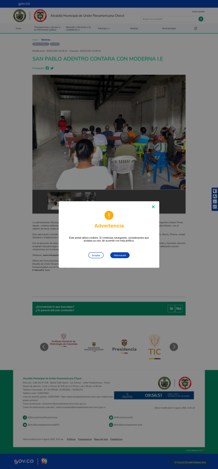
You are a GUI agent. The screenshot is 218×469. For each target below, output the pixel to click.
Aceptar (96, 255)
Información (120, 255)
